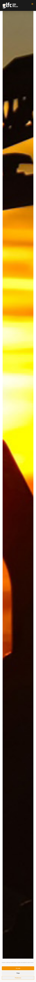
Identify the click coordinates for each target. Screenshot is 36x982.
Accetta (18, 968)
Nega (18, 973)
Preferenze (18, 978)
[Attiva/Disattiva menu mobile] (32, 4)
